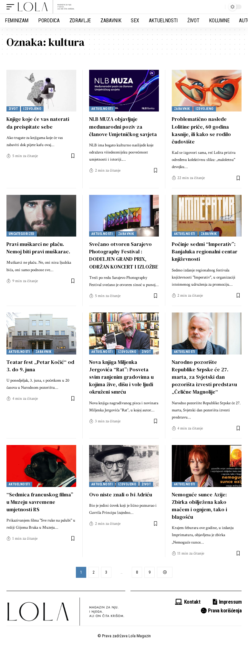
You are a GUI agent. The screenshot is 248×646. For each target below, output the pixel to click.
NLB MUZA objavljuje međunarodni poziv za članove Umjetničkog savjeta (123, 126)
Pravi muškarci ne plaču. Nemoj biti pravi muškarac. (38, 247)
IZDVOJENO (32, 109)
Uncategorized (22, 234)
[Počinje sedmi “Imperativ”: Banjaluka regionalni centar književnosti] (207, 216)
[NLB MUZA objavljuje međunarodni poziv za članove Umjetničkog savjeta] (124, 91)
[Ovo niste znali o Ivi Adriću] (124, 466)
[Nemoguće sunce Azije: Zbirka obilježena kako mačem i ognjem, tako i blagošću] (207, 466)
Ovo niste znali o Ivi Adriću (120, 494)
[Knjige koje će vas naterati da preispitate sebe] (41, 91)
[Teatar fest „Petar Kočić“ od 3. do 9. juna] (41, 333)
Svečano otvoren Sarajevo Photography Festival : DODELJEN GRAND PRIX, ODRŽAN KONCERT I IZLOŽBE (123, 255)
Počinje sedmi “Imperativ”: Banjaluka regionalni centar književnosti (204, 251)
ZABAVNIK (182, 109)
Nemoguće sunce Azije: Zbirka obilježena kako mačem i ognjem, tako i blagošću (199, 506)
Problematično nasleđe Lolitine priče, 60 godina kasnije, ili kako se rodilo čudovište (201, 130)
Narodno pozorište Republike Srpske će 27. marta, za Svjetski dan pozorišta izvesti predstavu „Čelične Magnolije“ (204, 377)
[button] (11, 7)
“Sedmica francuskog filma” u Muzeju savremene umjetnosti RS (39, 502)
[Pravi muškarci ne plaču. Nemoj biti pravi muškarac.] (41, 216)
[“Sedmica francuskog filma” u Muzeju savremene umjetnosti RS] (41, 466)
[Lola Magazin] (46, 7)
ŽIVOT (13, 109)
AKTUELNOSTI (102, 109)
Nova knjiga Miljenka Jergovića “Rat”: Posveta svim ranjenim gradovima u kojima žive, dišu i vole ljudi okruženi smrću (121, 377)
